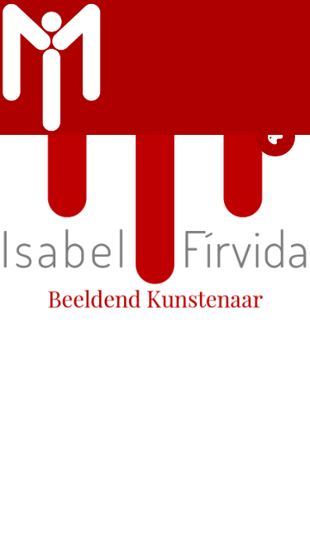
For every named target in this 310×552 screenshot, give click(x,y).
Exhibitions (155, 334)
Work (155, 323)
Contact (155, 369)
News (155, 357)
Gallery (155, 346)
